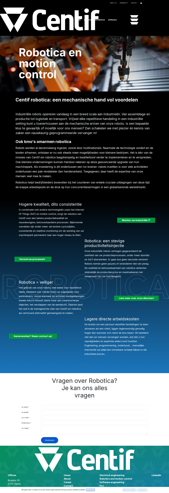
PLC (102, 485)
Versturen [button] (49, 440)
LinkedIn (156, 475)
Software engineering (112, 482)
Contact (68, 485)
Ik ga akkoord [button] (142, 490)
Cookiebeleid (90, 490)
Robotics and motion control (116, 478)
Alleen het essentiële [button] (129, 490)
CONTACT (134, 3)
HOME (78, 20)
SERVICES (88, 20)
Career (67, 482)
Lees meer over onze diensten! (136, 298)
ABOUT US (113, 3)
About (67, 478)
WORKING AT (124, 3)
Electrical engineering (112, 475)
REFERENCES (100, 20)
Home (67, 475)
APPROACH (112, 20)
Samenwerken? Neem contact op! (33, 336)
